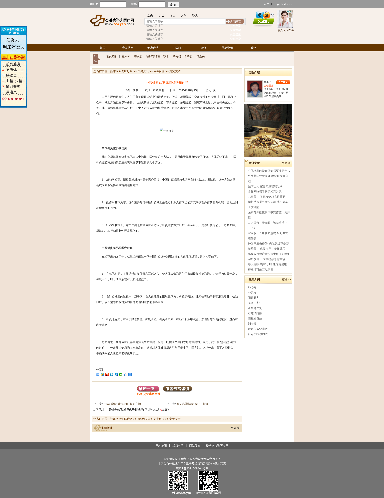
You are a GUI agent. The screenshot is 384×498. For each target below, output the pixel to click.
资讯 (195, 15)
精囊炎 (200, 56)
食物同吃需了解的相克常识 (265, 191)
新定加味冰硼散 (258, 334)
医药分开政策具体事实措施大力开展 (269, 215)
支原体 (126, 56)
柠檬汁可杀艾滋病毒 (260, 269)
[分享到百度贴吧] (125, 374)
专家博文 (127, 47)
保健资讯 (143, 71)
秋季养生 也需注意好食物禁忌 (266, 248)
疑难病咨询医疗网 (121, 71)
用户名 (94, 4)
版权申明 (178, 445)
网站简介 (194, 445)
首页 (266, 4)
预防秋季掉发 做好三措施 (192, 403)
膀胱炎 (138, 56)
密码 (134, 4)
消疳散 (252, 323)
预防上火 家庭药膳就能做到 (265, 186)
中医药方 (178, 47)
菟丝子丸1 (254, 302)
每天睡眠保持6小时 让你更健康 (267, 264)
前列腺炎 (112, 56)
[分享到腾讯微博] (111, 374)
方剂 (183, 15)
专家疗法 (153, 47)
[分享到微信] (121, 374)
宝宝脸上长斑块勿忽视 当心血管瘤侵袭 (268, 236)
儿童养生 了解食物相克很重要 (266, 196)
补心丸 (252, 287)
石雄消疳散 (255, 313)
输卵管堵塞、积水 (157, 56)
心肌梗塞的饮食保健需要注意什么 (269, 170)
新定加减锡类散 (258, 328)
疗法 (172, 15)
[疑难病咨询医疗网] (112, 20)
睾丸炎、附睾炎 (182, 56)
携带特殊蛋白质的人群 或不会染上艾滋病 (268, 204)
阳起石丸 (253, 297)
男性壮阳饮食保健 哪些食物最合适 (268, 178)
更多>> (235, 427)
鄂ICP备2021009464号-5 (192, 468)
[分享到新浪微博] (107, 374)
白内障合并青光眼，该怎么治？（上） (267, 225)
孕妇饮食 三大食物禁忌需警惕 (266, 259)
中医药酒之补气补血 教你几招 (122, 403)
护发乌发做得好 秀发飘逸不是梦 (268, 243)
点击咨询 (283, 82)
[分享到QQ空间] (102, 374)
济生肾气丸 (255, 308)
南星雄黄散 (255, 318)
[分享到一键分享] (130, 374)
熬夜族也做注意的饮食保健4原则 (268, 253)
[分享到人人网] (116, 374)
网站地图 (161, 445)
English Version (283, 4)
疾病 (150, 15)
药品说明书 (229, 47)
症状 (161, 15)
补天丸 (252, 292)
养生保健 (159, 71)
